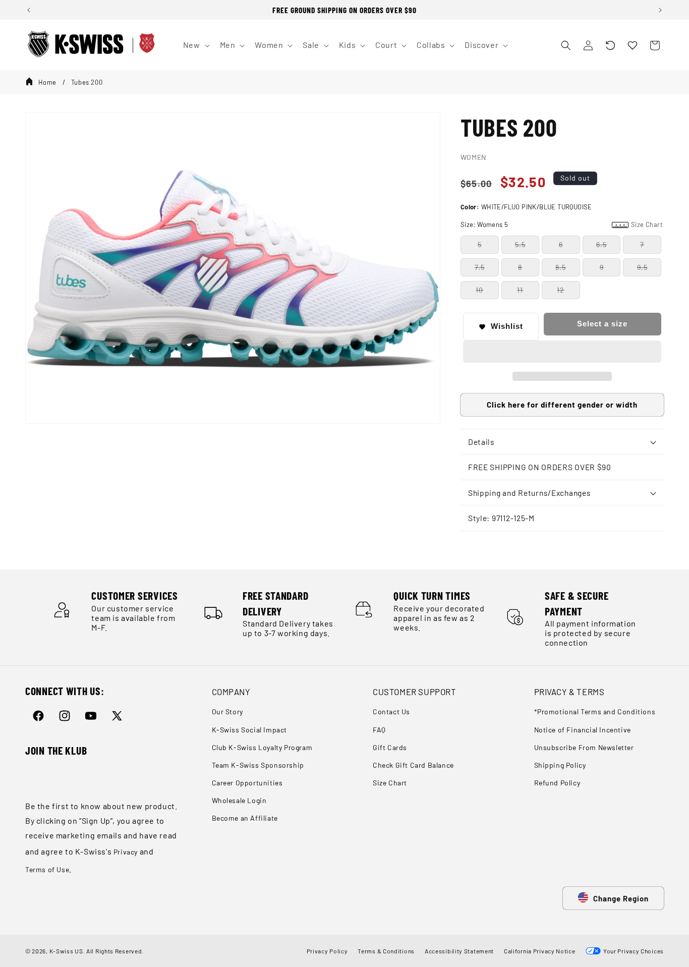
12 (560, 290)
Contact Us (391, 712)
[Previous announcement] (29, 10)
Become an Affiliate (245, 818)
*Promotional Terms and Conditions (595, 712)
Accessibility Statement (459, 950)
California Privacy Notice (540, 950)
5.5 (520, 244)
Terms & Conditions (386, 950)
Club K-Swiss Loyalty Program (262, 747)
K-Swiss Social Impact (250, 729)
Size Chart (390, 782)
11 (520, 290)
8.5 (560, 267)
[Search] (566, 45)
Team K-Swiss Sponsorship (258, 765)
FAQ (379, 729)
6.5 (601, 244)
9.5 (642, 267)
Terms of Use (47, 869)
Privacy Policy (327, 950)
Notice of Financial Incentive (582, 729)
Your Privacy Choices (632, 950)
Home (47, 82)
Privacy (125, 851)
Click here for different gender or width (562, 405)
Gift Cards (390, 747)
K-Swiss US (66, 950)
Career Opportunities (247, 782)
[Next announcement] (660, 10)
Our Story (227, 712)
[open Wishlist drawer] (632, 45)
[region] (344, 10)
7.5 (480, 267)
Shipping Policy (560, 765)
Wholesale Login (239, 801)
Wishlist (507, 326)
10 (479, 290)
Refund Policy (557, 782)
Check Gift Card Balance (413, 765)
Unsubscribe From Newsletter (584, 747)
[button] (610, 45)
